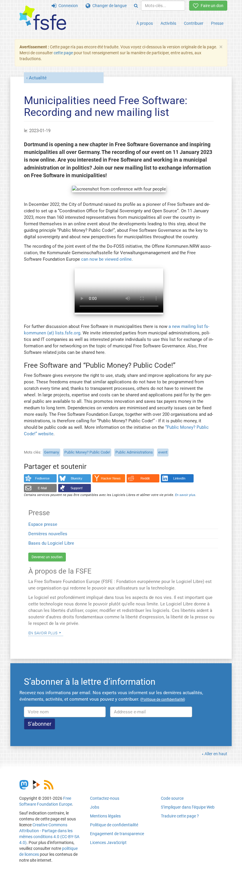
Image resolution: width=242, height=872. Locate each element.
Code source (172, 798)
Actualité (38, 78)
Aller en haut (216, 753)
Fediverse (42, 478)
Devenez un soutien (47, 557)
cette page (63, 52)
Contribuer (193, 23)
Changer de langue (108, 5)
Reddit (145, 478)
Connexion (67, 5)
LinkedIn (179, 478)
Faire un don (211, 5)
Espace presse (42, 524)
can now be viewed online (106, 259)
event (162, 452)
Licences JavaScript (108, 842)
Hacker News (111, 478)
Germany (51, 452)
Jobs (94, 807)
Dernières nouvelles (47, 533)
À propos (144, 23)
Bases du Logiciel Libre (51, 543)
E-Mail (42, 488)
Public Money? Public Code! (87, 452)
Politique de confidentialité (114, 824)
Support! (77, 488)
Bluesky (76, 478)
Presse (217, 23)
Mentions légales (105, 816)
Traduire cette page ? (180, 816)
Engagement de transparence (117, 833)
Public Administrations (134, 452)
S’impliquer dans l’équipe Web (188, 807)
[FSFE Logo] (42, 18)
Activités (168, 23)
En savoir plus (43, 632)
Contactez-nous (104, 798)
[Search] (135, 5)
